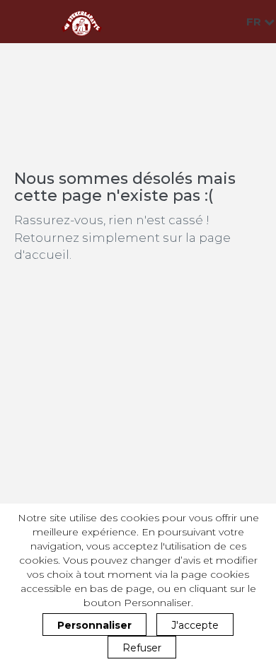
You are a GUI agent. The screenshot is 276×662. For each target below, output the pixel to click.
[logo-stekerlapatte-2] (81, 21)
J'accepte (195, 625)
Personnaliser (94, 625)
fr (255, 21)
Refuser (141, 647)
